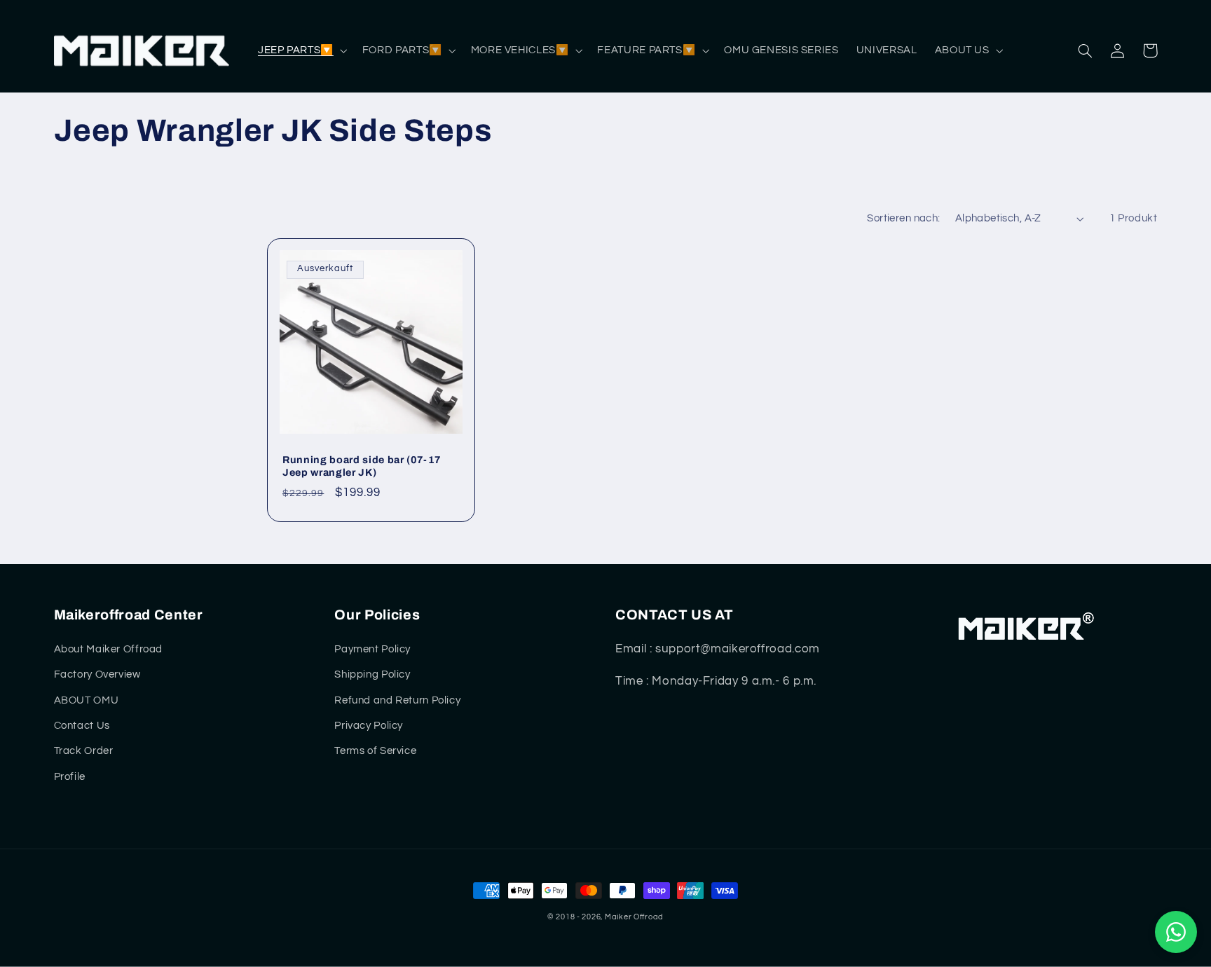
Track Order (84, 751)
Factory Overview (97, 674)
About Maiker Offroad (108, 649)
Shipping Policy (372, 674)
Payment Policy (372, 649)
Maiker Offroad (634, 917)
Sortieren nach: (903, 218)
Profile (69, 776)
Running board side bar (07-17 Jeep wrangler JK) (362, 466)
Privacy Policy (368, 725)
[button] (301, 50)
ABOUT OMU (86, 700)
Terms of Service (375, 751)
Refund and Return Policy (397, 700)
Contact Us (82, 725)
